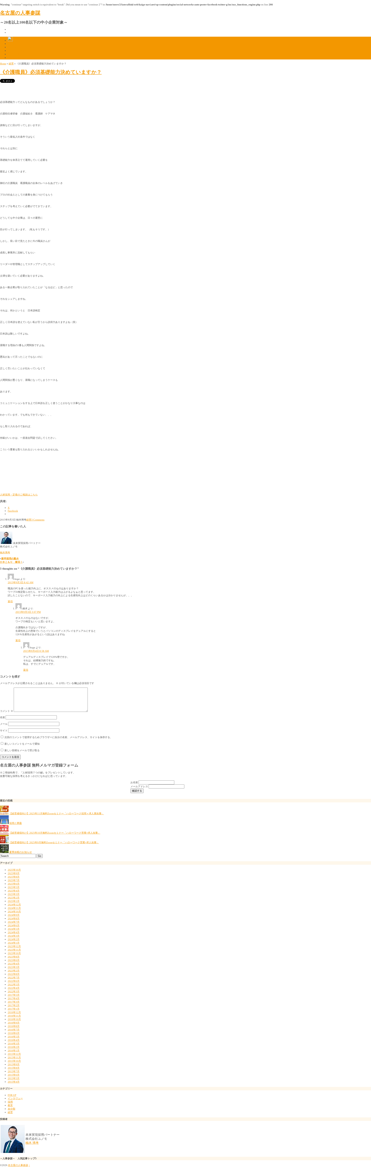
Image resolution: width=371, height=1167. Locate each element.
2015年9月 (14, 1064)
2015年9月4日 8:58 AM (36, 651)
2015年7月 (14, 1071)
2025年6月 (14, 883)
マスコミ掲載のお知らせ (21, 54)
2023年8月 (14, 956)
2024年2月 (14, 939)
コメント (6, 711)
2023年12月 (14, 946)
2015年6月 (14, 1074)
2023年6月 (14, 960)
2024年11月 (14, 908)
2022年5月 (14, 984)
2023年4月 (14, 963)
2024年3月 (14, 935)
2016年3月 (14, 1043)
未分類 (11, 1108)
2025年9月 (14, 873)
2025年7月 (14, 880)
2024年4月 (14, 932)
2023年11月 (14, 949)
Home (3, 63)
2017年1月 (14, 1008)
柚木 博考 (32, 1142)
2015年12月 (14, 1054)
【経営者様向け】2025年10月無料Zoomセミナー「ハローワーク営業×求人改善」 (54, 832)
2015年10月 (14, 1060)
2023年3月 (14, 967)
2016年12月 (14, 1012)
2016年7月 (14, 1029)
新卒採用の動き (10, 558)
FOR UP (12, 1095)
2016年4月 (14, 1040)
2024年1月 (14, 942)
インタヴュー (15, 1098)
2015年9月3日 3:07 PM (28, 612)
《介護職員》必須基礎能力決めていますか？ (51, 72)
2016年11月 (14, 1015)
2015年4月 (14, 1081)
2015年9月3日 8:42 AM (20, 582)
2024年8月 (14, 918)
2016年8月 (14, 1026)
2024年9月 (14, 915)
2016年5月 (14, 1036)
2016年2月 (14, 1047)
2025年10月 (14, 869)
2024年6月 (14, 925)
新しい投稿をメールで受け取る (22, 750)
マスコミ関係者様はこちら (23, 57)
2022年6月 (14, 981)
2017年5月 (14, 994)
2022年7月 (14, 977)
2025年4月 (14, 890)
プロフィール (15, 43)
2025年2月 (14, 897)
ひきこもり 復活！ (11, 562)
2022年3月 (14, 991)
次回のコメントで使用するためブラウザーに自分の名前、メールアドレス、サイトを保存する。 (58, 737)
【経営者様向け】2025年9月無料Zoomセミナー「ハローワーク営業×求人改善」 (54, 842)
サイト (4, 730)
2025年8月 (14, 876)
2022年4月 (14, 988)
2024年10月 (14, 911)
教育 (10, 1105)
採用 (10, 1101)
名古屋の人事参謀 (20, 13)
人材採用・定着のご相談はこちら (19, 494)
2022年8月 (14, 974)
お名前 (134, 782)
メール (4, 723)
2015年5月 (14, 1078)
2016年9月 (14, 1022)
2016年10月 (14, 1019)
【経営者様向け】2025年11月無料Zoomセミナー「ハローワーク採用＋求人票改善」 (56, 813)
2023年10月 (14, 953)
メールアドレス (139, 786)
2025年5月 (14, 887)
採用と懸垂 (15, 823)
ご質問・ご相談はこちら (21, 50)
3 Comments (37, 519)
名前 (2, 717)
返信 (10, 601)
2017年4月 (14, 998)
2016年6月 (14, 1033)
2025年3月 (14, 894)
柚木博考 (5, 552)
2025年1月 (14, 901)
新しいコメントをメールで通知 (22, 743)
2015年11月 (14, 1057)
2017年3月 (14, 1001)
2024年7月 (14, 922)
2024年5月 (14, 928)
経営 (11, 63)
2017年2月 (14, 1005)
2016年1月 (14, 1050)
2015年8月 (14, 1067)
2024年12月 (14, 904)
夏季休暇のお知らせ (20, 852)
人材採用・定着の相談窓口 (23, 47)
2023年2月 (14, 970)
